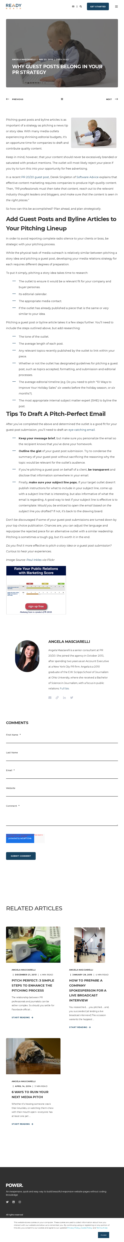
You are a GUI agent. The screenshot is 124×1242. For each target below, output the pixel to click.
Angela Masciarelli (24, 59)
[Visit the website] (57, 697)
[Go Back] (62, 99)
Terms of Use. (102, 1228)
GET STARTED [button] (98, 6)
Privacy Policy (73, 1228)
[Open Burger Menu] (116, 6)
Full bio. (64, 688)
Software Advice (88, 177)
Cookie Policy (86, 1228)
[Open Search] (81, 6)
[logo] (14, 1185)
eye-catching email (82, 430)
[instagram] (19, 1202)
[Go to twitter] (70, 697)
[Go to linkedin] (64, 697)
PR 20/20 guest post (35, 177)
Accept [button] (104, 1235)
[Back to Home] (13, 6)
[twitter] (8, 1202)
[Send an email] (51, 697)
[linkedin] (13, 1202)
